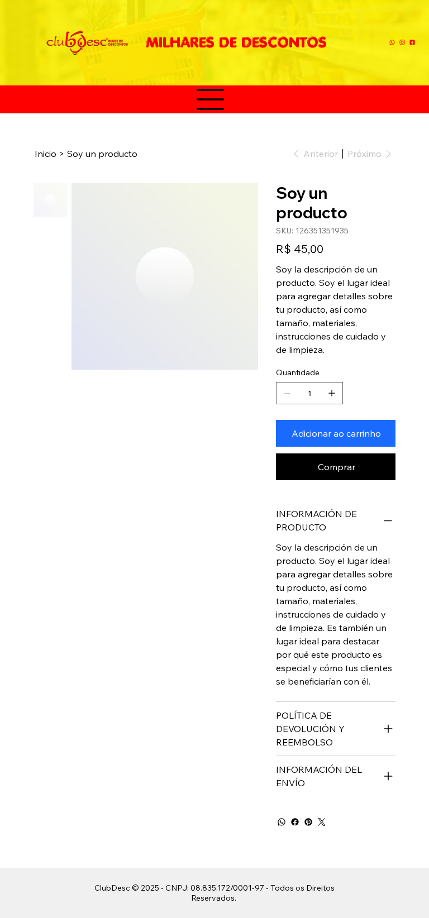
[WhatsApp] (281, 822)
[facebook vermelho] (412, 42)
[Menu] (211, 99)
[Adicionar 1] (332, 393)
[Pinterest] (308, 822)
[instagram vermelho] (402, 42)
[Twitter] (321, 822)
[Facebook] (295, 822)
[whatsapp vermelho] (392, 42)
